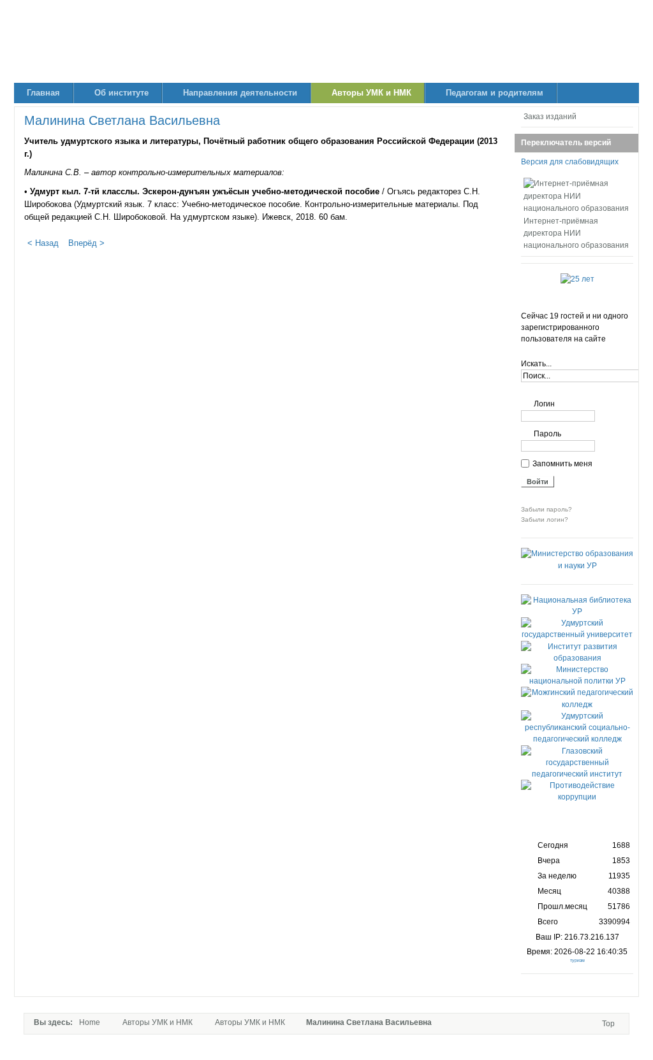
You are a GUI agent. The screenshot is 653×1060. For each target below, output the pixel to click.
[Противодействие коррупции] (577, 796)
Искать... (536, 363)
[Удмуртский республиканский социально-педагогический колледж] (577, 738)
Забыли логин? (544, 519)
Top (608, 1023)
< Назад (43, 243)
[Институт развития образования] (577, 658)
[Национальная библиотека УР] (577, 611)
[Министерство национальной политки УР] (577, 681)
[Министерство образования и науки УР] (577, 565)
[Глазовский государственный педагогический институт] (577, 774)
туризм (577, 960)
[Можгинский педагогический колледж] (577, 704)
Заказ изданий (550, 116)
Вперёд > (86, 243)
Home (89, 1022)
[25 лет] (577, 279)
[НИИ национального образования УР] (326, 41)
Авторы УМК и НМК (157, 1022)
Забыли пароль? (546, 509)
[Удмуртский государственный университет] (577, 634)
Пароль (547, 433)
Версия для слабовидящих (570, 161)
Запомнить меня (562, 463)
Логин (544, 403)
